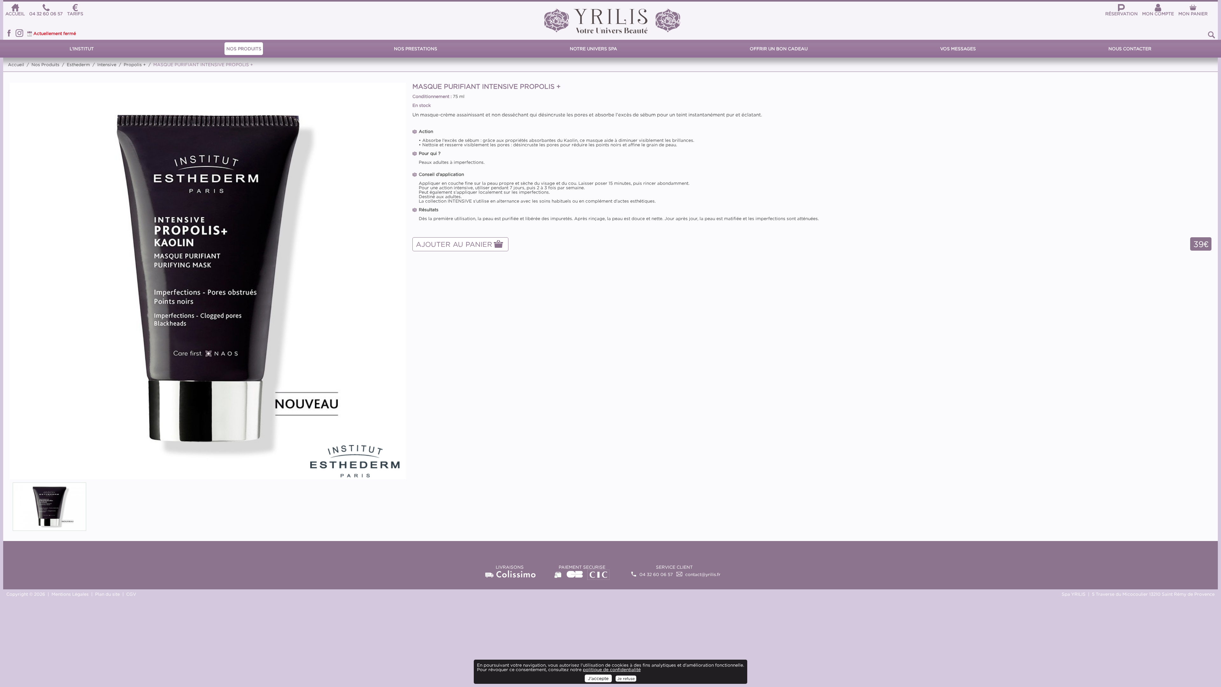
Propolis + (135, 64)
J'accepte (598, 678)
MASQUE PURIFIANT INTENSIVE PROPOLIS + (203, 64)
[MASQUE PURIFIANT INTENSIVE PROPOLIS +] (208, 280)
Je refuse (626, 679)
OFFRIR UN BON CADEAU (779, 48)
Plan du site (107, 594)
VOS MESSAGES (958, 48)
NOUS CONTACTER (1129, 48)
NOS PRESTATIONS (415, 48)
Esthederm (78, 64)
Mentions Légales (70, 594)
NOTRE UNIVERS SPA (593, 48)
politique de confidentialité (612, 669)
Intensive (106, 64)
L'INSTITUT (82, 48)
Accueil (16, 64)
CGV (131, 594)
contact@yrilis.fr (703, 574)
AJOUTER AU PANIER (454, 244)
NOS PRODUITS (243, 48)
